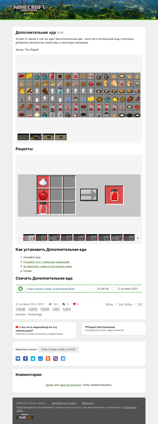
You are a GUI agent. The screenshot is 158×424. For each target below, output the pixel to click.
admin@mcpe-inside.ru (64, 403)
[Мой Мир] (40, 358)
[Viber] (55, 358)
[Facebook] (25, 358)
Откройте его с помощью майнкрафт (46, 261)
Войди (50, 384)
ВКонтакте (88, 403)
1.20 (140, 304)
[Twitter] (33, 358)
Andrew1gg (35, 314)
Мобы (128, 304)
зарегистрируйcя (70, 384)
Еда (121, 304)
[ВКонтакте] (18, 358)
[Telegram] (63, 358)
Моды (109, 304)
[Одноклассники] (48, 358)
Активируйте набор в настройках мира (47, 266)
